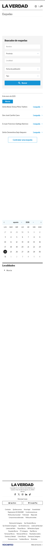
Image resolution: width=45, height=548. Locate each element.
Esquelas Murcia (13, 531)
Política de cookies (31, 517)
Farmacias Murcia (9, 534)
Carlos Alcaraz (22, 536)
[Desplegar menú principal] (41, 6)
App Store (13, 503)
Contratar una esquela (22, 140)
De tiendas (34, 539)
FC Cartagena (24, 531)
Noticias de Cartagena (15, 523)
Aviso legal (27, 509)
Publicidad (25, 515)
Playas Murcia (21, 528)
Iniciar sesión (35, 6)
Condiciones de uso (31, 512)
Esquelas (7, 14)
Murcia (7, 101)
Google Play (33, 503)
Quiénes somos (17, 509)
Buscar (24, 83)
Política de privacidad (14, 515)
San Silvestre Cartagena (9, 526)
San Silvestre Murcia (30, 523)
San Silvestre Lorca (23, 526)
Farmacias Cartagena (34, 536)
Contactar (8, 509)
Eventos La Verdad (10, 536)
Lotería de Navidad (36, 526)
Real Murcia (33, 531)
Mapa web (34, 515)
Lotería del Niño (10, 528)
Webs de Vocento (36, 545)
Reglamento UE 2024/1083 (16, 512)
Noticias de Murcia (22, 534)
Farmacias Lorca (12, 539)
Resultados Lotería (34, 534)
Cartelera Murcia (24, 539)
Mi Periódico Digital (33, 528)
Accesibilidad (36, 509)
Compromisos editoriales (16, 517)
